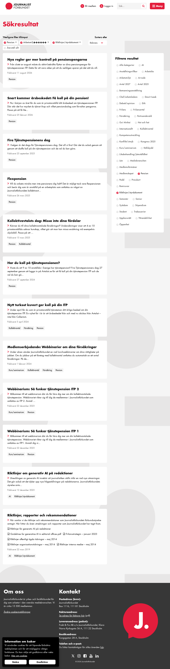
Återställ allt (13, 47)
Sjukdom (123, 205)
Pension (12, 79)
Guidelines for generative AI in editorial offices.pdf (35, 534)
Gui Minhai (125, 122)
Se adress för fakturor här (72, 615)
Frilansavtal (139, 109)
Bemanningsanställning (130, 90)
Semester (123, 199)
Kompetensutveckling (129, 135)
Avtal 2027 (124, 84)
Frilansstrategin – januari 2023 (81, 534)
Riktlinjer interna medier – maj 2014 (78, 544)
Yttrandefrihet (145, 218)
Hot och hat (143, 122)
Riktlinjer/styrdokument (24, 496)
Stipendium (140, 205)
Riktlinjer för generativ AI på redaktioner (30, 528)
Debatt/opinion (127, 103)
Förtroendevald (144, 116)
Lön (121, 160)
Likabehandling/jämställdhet (133, 154)
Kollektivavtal (25, 244)
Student (123, 211)
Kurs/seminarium (16, 370)
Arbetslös (149, 71)
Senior (139, 199)
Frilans (122, 109)
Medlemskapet (126, 173)
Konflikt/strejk (126, 141)
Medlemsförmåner (128, 167)
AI (10, 496)
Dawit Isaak (150, 97)
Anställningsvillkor (128, 71)
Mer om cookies (19, 655)
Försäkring (28, 328)
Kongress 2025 (148, 141)
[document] (31, 652)
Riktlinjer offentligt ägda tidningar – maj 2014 (33, 539)
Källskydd (148, 148)
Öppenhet (124, 224)
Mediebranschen (138, 160)
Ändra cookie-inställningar (17, 611)
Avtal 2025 (143, 84)
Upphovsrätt (125, 218)
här (102, 647)
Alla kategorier (126, 65)
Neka (15, 662)
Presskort (136, 179)
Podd (121, 179)
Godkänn (42, 662)
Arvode (141, 77)
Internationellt (126, 128)
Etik (143, 103)
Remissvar (124, 186)
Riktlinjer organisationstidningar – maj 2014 (32, 544)
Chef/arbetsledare (128, 97)
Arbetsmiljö (125, 77)
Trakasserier (140, 211)
